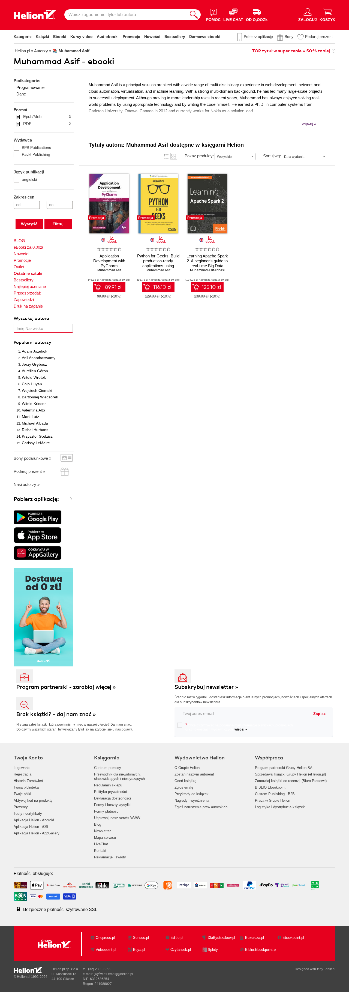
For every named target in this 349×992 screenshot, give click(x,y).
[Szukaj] (194, 14)
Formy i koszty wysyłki (112, 805)
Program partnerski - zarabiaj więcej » (66, 687)
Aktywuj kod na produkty (33, 800)
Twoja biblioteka (26, 787)
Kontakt (100, 851)
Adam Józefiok (34, 351)
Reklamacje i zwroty (110, 857)
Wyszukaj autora (31, 318)
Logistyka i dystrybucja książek (280, 807)
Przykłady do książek (191, 794)
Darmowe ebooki (204, 36)
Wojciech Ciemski (37, 390)
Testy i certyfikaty (28, 813)
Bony (289, 36)
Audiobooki (108, 36)
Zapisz (319, 713)
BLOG (19, 240)
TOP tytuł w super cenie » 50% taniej (291, 51)
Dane (21, 94)
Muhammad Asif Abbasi (207, 270)
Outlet (19, 266)
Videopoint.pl (106, 950)
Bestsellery (174, 36)
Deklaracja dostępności (112, 798)
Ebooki (59, 36)
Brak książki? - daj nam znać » (56, 714)
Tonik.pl (329, 969)
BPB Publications (36, 147)
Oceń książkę (185, 781)
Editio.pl (176, 938)
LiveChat (101, 844)
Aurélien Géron (35, 371)
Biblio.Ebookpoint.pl (260, 950)
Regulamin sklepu (108, 785)
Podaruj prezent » (29, 471)
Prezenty (21, 807)
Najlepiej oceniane (30, 286)
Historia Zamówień (28, 781)
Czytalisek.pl (180, 950)
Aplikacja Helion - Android (34, 820)
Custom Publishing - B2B (275, 794)
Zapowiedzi (24, 299)
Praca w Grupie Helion (272, 800)
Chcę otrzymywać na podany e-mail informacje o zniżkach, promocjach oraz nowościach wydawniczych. (239, 727)
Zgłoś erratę (183, 787)
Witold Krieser (34, 403)
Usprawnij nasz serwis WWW (117, 818)
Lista (166, 156)
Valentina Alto (33, 410)
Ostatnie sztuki (28, 273)
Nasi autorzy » (27, 484)
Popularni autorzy (32, 342)
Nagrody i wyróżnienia (191, 800)
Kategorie (23, 36)
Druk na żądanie (28, 306)
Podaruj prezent (319, 36)
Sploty (213, 950)
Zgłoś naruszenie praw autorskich (200, 807)
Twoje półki (22, 794)
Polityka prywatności (110, 792)
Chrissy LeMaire (36, 443)
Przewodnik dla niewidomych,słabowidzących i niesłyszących (119, 776)
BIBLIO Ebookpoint (270, 787)
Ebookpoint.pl (293, 938)
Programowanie (30, 87)
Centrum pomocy (107, 768)
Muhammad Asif (109, 270)
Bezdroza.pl (254, 938)
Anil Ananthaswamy (38, 358)
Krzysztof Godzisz (37, 436)
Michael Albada (35, 423)
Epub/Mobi (47, 116)
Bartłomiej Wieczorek (40, 397)
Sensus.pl (141, 938)
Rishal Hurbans (35, 430)
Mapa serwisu (105, 837)
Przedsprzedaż (27, 293)
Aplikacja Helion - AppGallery (36, 833)
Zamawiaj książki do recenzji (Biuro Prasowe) (291, 781)
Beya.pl (139, 950)
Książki (42, 36)
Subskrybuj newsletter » (206, 687)
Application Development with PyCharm (109, 261)
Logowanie (22, 768)
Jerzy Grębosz (34, 364)
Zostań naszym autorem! (194, 774)
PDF (47, 123)
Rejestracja (22, 774)
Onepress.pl (105, 938)
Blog (97, 824)
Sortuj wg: (272, 156)
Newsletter (102, 831)
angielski (29, 179)
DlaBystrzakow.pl (221, 938)
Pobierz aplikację (258, 36)
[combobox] (235, 156)
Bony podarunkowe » (32, 458)
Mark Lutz (30, 416)
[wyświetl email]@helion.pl (113, 974)
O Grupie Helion (187, 768)
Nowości (152, 36)
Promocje (131, 36)
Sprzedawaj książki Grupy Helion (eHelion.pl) (290, 774)
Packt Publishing (36, 154)
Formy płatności (106, 811)
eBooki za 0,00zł (28, 247)
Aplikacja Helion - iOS (31, 827)
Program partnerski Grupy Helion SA (283, 768)
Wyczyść (29, 224)
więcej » (240, 729)
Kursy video (81, 36)
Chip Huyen (32, 384)
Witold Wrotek (34, 377)
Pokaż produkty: (199, 156)
